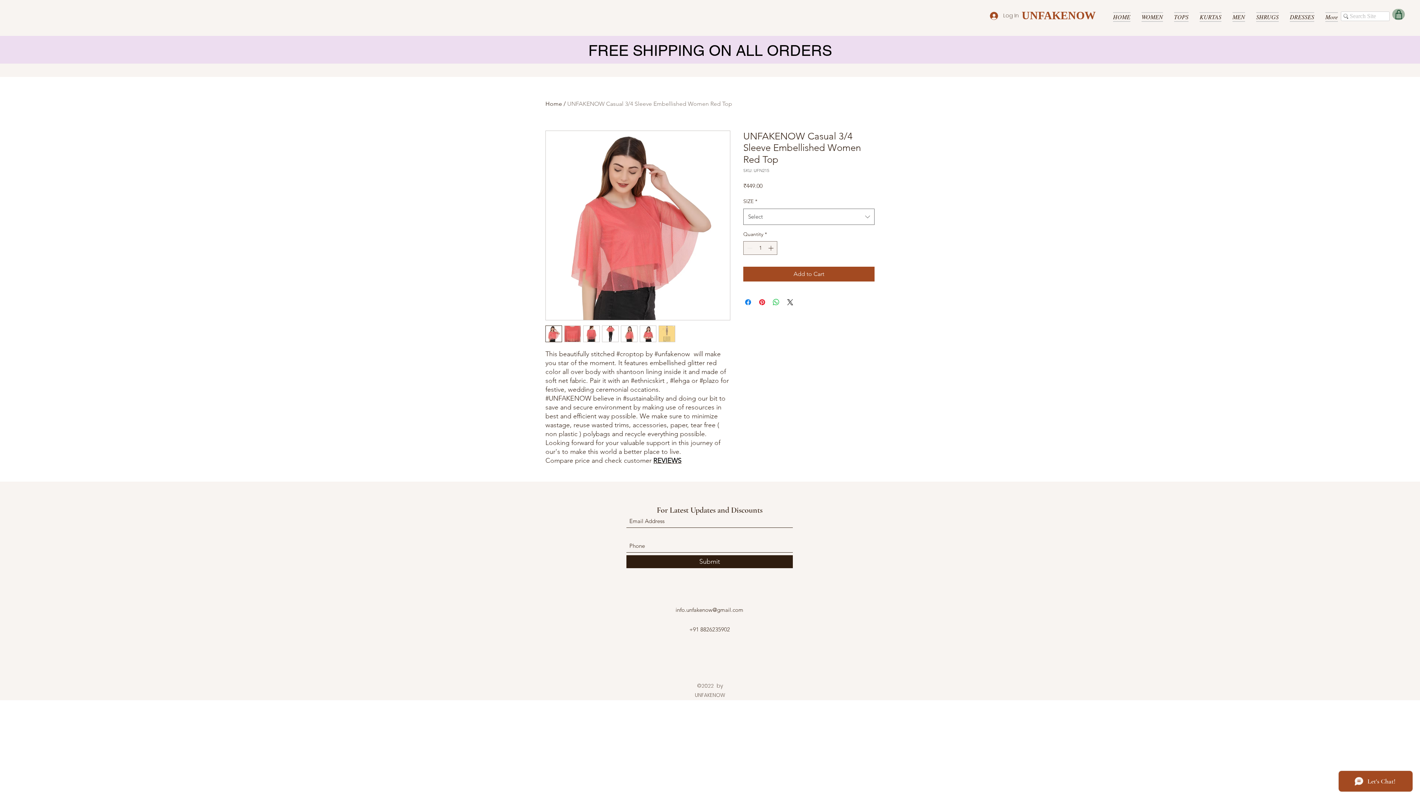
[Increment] (771, 248)
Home (553, 103)
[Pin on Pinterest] (762, 302)
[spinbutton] (760, 248)
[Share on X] (790, 302)
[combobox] (809, 217)
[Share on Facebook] (748, 302)
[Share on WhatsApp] (776, 302)
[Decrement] (749, 248)
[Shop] (1398, 14)
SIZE (750, 201)
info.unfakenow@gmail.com (709, 609)
